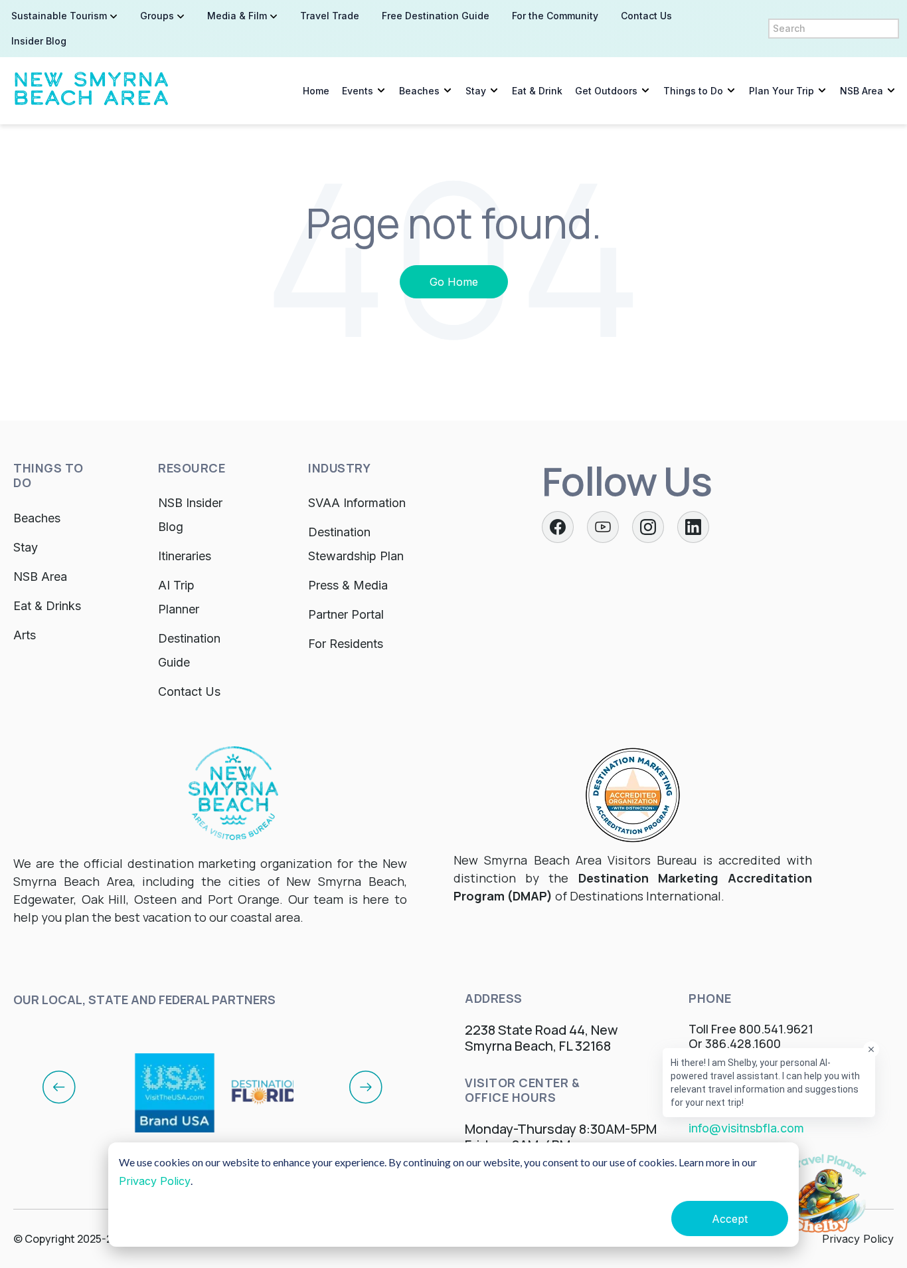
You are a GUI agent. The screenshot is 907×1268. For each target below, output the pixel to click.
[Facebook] (558, 527)
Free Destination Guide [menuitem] (435, 15)
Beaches (419, 90)
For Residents (345, 644)
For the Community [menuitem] (555, 15)
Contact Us (189, 691)
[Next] (366, 1086)
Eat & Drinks (47, 606)
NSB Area (861, 90)
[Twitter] (603, 527)
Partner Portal (346, 614)
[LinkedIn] (693, 527)
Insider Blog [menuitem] (38, 41)
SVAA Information (357, 503)
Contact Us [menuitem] (646, 15)
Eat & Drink (537, 90)
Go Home (454, 281)
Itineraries (184, 556)
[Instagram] (648, 527)
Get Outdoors (606, 90)
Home (316, 90)
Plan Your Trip (781, 90)
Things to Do (693, 90)
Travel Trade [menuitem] (329, 15)
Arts (24, 635)
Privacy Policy (155, 1181)
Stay (475, 90)
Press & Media (348, 585)
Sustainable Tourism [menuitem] (59, 15)
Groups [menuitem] (157, 15)
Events (357, 90)
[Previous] (59, 1086)
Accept (730, 1218)
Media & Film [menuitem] (237, 15)
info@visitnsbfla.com (746, 1128)
